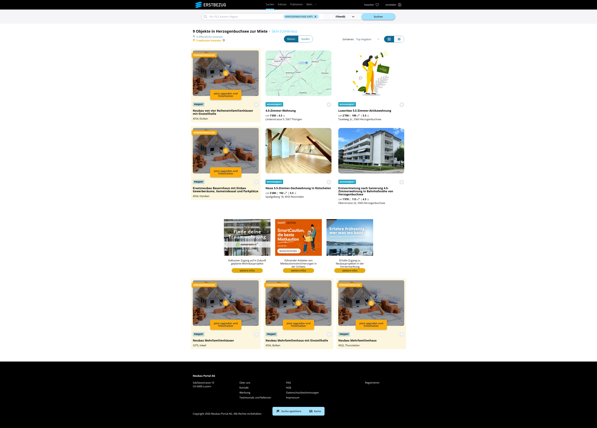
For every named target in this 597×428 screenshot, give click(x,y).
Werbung (244, 392)
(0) (340, 16)
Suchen (270, 4)
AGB (288, 387)
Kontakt (244, 387)
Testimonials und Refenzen (255, 397)
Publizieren (296, 4)
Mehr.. (310, 4)
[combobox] (245, 16)
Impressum (292, 397)
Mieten (291, 39)
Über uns (244, 382)
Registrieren (372, 382)
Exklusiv (282, 4)
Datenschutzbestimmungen (302, 392)
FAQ (288, 382)
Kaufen (305, 39)
